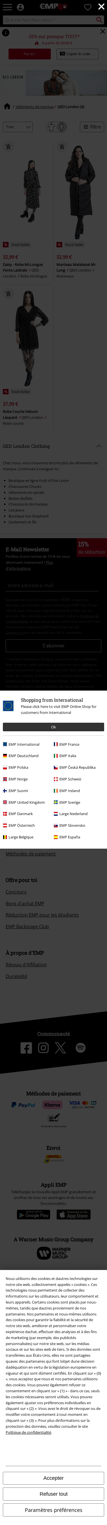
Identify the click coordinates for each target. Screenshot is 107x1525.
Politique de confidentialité (28, 1432)
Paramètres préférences (53, 1510)
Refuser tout (54, 1494)
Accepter (53, 1478)
